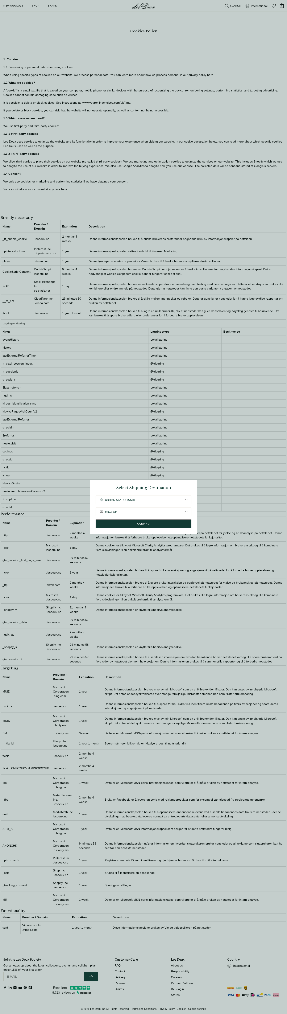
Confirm (143, 523)
